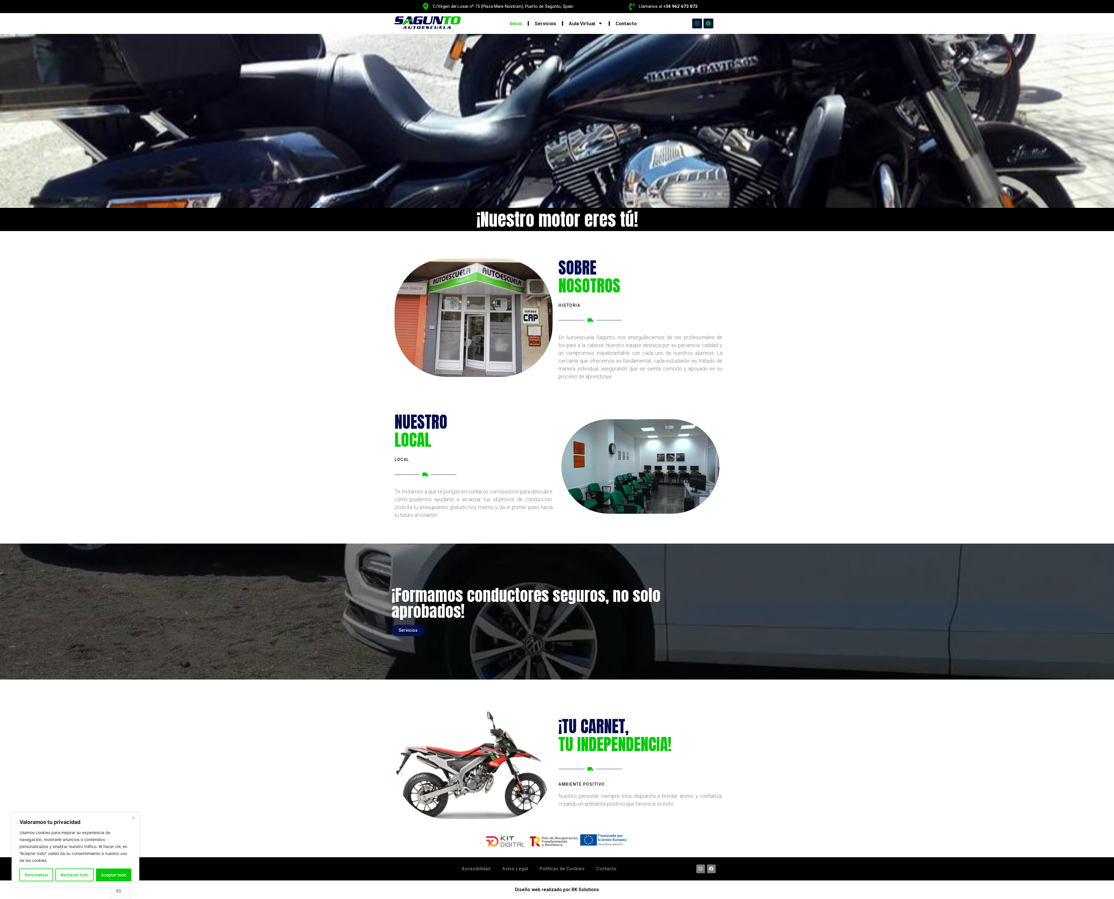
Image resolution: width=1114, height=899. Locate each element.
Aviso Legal (515, 868)
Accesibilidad (476, 868)
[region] (75, 850)
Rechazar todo (74, 874)
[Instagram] (697, 23)
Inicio (516, 23)
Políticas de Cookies (562, 868)
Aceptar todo (113, 874)
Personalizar (36, 874)
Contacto (626, 23)
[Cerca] (133, 817)
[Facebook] (708, 23)
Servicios (545, 23)
